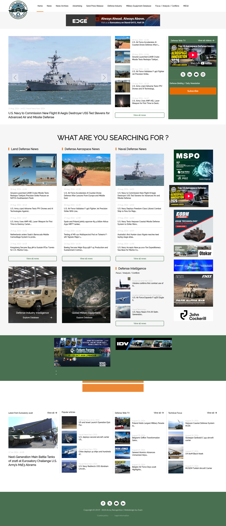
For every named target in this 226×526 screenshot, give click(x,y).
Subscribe (192, 91)
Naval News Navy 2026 (35, 102)
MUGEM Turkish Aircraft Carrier (198, 468)
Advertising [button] (77, 6)
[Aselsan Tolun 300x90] (193, 265)
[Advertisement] (113, 382)
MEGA (186, 6)
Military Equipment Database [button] (138, 6)
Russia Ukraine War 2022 (142, 281)
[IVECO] (144, 343)
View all (50, 413)
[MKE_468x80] (82, 361)
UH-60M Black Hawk (194, 454)
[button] (15, 77)
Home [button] (40, 6)
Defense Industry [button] (115, 6)
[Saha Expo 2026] (82, 342)
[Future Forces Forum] (82, 352)
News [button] (49, 6)
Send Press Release (94, 6)
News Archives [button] (62, 6)
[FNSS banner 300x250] (193, 290)
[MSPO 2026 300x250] (193, 165)
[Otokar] (193, 250)
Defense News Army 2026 (89, 420)
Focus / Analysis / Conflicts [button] (167, 6)
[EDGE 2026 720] (113, 20)
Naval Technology (139, 309)
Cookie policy (102, 515)
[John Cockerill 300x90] (193, 315)
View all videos (204, 40)
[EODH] (193, 226)
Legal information (122, 515)
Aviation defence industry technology (147, 295)
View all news (139, 115)
